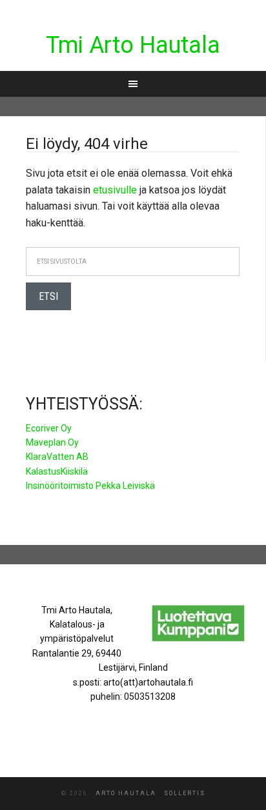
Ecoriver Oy (49, 428)
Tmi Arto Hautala (133, 45)
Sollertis (184, 793)
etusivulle (115, 190)
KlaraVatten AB (57, 456)
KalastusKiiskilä (57, 471)
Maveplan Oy (52, 442)
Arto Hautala (126, 793)
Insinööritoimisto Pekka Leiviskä (90, 485)
